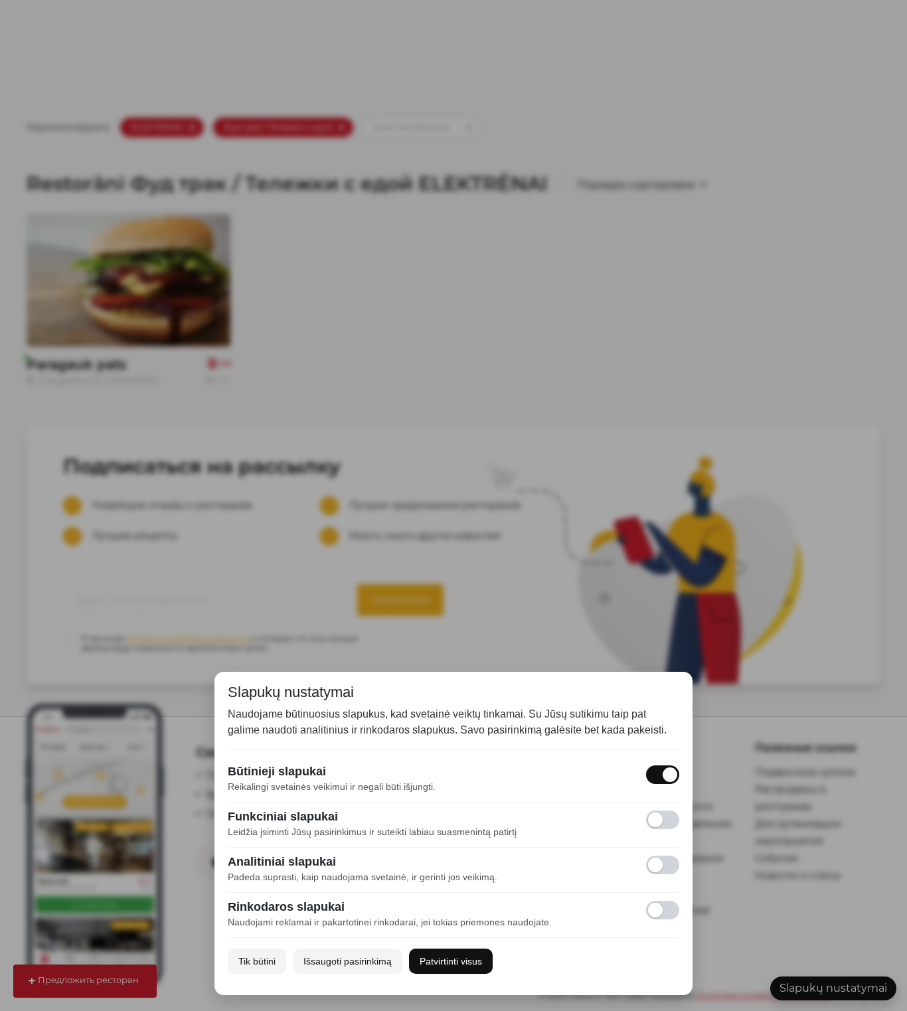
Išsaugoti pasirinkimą (347, 961)
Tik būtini (257, 961)
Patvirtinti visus (451, 961)
